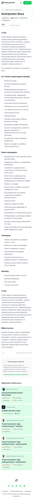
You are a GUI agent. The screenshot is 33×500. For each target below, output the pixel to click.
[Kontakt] (24, 486)
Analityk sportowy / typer (11, 411)
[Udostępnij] (3, 353)
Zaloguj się (27, 3)
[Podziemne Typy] (3, 407)
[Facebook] (8, 486)
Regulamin (28, 491)
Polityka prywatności (16, 491)
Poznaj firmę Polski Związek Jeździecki (15, 374)
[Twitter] (12, 486)
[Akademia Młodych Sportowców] (3, 420)
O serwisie (5, 491)
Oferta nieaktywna (15, 25)
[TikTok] (20, 486)
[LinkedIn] (16, 486)
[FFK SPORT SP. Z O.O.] (3, 389)
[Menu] (21, 3)
